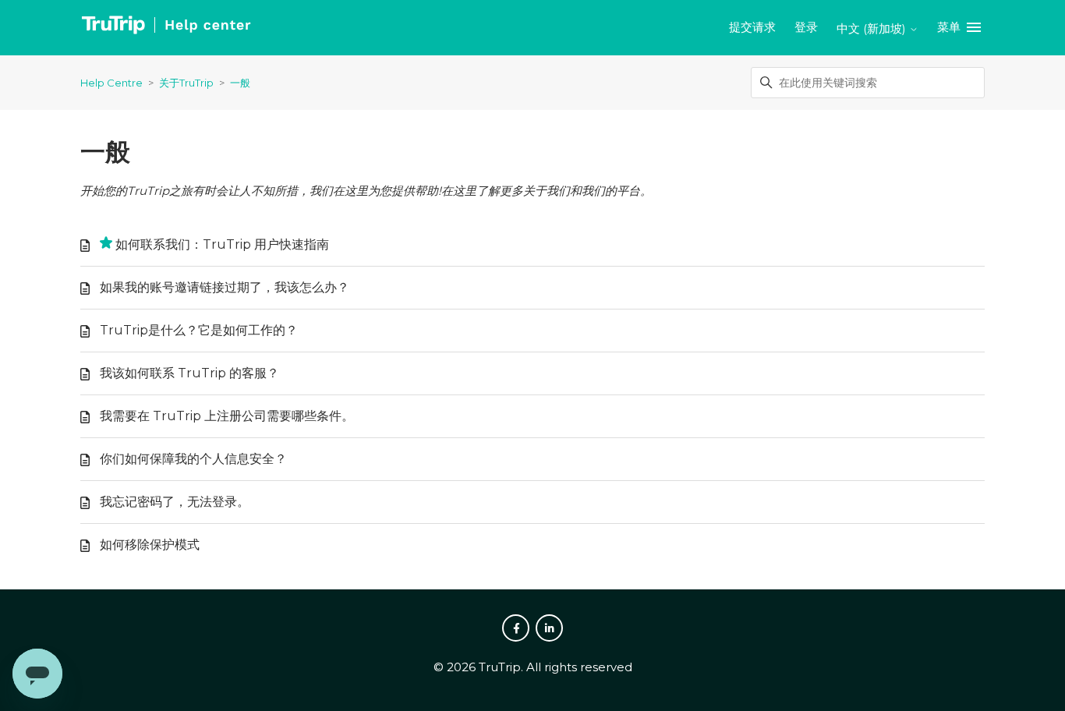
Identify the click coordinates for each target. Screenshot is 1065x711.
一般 (240, 82)
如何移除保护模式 (150, 544)
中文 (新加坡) (873, 28)
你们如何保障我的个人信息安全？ (193, 458)
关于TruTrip (186, 82)
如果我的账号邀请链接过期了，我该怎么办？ (224, 287)
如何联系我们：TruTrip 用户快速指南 (222, 244)
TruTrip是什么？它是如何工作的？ (199, 330)
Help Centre (111, 82)
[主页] (165, 28)
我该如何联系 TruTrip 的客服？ (189, 373)
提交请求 (752, 26)
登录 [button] (806, 26)
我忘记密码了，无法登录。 (174, 501)
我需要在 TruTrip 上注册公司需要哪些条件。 (227, 416)
